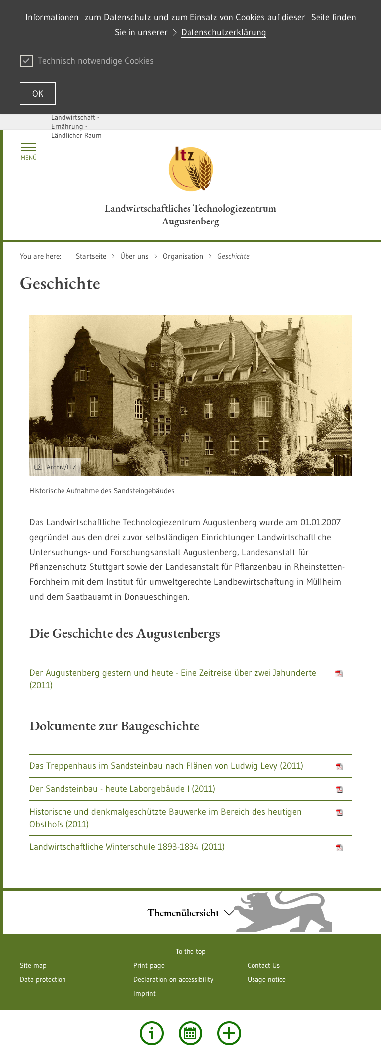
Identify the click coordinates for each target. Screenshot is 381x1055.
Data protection (43, 979)
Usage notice (267, 979)
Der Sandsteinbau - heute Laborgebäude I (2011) (122, 788)
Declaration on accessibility (173, 979)
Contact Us (264, 965)
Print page (149, 965)
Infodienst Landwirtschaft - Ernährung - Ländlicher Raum (76, 122)
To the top (191, 951)
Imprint (144, 993)
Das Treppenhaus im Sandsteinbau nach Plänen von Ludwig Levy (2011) (166, 765)
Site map (33, 965)
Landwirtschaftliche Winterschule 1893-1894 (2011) (127, 846)
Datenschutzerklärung (223, 32)
